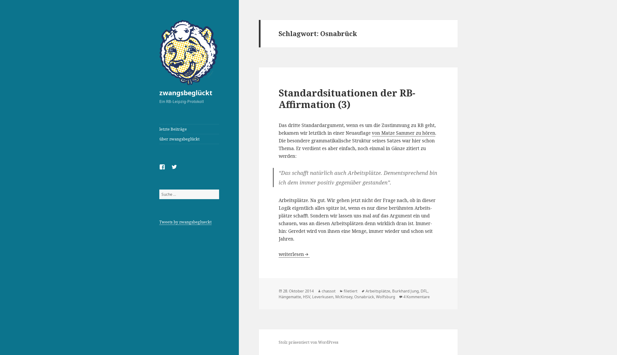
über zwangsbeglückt (179, 139)
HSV (306, 296)
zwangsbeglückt (185, 92)
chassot (328, 291)
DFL (424, 291)
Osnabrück (364, 296)
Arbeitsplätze (378, 291)
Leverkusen (322, 296)
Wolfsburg (385, 296)
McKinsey (343, 296)
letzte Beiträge (173, 129)
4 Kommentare (416, 296)
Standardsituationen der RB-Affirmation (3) (347, 98)
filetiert (350, 291)
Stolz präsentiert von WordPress (308, 342)
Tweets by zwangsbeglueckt (185, 222)
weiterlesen (294, 254)
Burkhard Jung (405, 291)
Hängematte (290, 296)
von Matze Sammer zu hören (403, 133)
